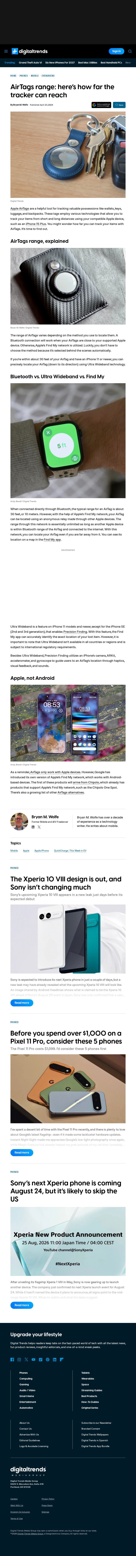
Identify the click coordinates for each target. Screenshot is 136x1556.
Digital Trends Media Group (30, 1533)
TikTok (40, 1359)
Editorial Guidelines (29, 1440)
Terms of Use (16, 1518)
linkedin (33, 827)
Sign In (116, 51)
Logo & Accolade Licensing (33, 1446)
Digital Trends (23, 56)
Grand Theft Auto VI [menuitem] (30, 63)
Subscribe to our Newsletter (96, 1422)
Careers (14, 1498)
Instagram (19, 1359)
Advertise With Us (29, 1434)
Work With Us (16, 1505)
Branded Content (90, 1428)
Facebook (12, 1359)
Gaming (24, 1384)
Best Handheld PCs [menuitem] (111, 63)
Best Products (89, 1396)
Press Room (47, 1505)
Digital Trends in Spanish (94, 1440)
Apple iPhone (42, 850)
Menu (6, 51)
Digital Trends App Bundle (95, 1446)
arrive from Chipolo (86, 782)
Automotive (26, 1408)
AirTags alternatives (71, 792)
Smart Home (26, 1396)
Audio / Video (27, 1390)
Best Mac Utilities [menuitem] (87, 63)
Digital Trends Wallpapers (95, 1434)
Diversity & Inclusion (20, 1512)
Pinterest (47, 1359)
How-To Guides (90, 1402)
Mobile (14, 850)
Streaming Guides (91, 1390)
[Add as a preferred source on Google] (101, 105)
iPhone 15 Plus (36, 224)
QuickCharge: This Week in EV (70, 850)
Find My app (52, 539)
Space (85, 1384)
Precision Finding (75, 631)
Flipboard (62, 1359)
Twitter (26, 1359)
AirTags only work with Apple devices (55, 772)
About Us (24, 1422)
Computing (25, 1379)
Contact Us (25, 1428)
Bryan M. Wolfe (20, 104)
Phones (23, 1373)
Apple (26, 850)
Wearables (87, 1379)
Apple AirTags (19, 208)
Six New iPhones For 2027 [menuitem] (60, 63)
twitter (39, 827)
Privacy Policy (48, 1498)
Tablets (85, 1373)
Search (130, 51)
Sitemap (45, 1512)
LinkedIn (54, 1359)
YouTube (33, 1359)
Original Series (89, 1408)
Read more (22, 1003)
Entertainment (27, 1402)
